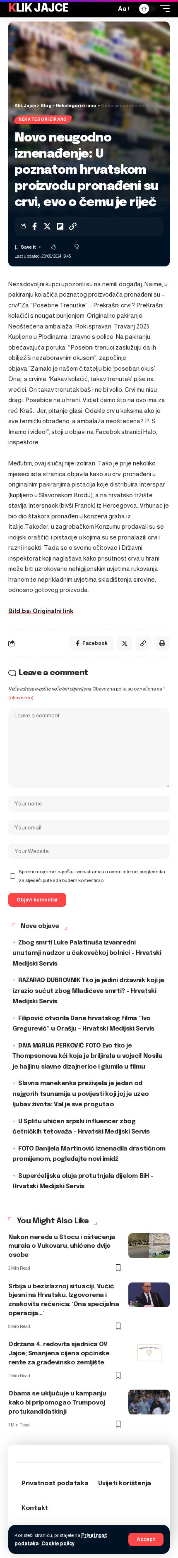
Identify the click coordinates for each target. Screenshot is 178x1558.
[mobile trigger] (163, 8)
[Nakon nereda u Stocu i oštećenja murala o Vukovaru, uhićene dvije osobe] (149, 1245)
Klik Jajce (38, 8)
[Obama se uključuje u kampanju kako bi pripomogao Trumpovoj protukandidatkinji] (149, 1402)
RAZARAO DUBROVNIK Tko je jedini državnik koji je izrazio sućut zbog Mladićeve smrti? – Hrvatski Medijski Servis (88, 991)
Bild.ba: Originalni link (40, 610)
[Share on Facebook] (34, 226)
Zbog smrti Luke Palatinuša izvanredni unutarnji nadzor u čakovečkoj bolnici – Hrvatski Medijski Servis (86, 953)
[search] (107, 9)
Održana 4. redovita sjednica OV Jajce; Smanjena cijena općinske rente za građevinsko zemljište (58, 1353)
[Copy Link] (73, 226)
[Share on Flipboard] (60, 226)
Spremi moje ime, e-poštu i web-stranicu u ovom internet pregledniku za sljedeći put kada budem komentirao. (92, 876)
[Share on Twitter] (47, 226)
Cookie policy (58, 1543)
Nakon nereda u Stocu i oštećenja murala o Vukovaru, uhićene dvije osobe (61, 1246)
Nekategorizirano (43, 119)
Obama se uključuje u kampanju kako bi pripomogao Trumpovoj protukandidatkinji (57, 1402)
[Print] (162, 643)
